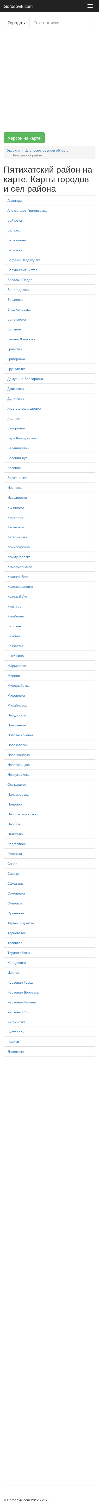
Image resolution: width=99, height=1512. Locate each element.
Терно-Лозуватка (20, 922)
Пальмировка (18, 794)
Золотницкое (17, 477)
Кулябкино (15, 616)
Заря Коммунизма (21, 437)
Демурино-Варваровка (25, 378)
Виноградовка (18, 289)
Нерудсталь (16, 715)
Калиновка (15, 507)
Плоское (14, 823)
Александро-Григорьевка (27, 210)
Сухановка (15, 912)
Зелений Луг (17, 457)
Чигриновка (16, 1021)
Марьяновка (17, 665)
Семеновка (16, 893)
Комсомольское (19, 566)
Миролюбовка (18, 685)
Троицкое (14, 942)
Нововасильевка (20, 734)
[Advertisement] (49, 80)
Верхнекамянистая (22, 269)
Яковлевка (15, 1051)
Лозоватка (15, 645)
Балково (13, 230)
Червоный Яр (18, 1011)
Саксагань (15, 883)
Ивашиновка (17, 497)
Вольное (14, 329)
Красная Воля (18, 576)
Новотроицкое (18, 764)
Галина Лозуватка (21, 338)
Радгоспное (16, 843)
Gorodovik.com (18, 6)
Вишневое (15, 299)
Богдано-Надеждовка (24, 259)
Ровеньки (14, 853)
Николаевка (16, 724)
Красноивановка (20, 586)
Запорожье (16, 428)
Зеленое (14, 467)
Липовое (14, 625)
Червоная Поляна (21, 1002)
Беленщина (16, 240)
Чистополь (15, 1031)
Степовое (15, 903)
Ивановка (14, 487)
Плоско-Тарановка (22, 814)
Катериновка (17, 536)
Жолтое (13, 418)
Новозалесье (17, 744)
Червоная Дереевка (23, 992)
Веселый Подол (19, 279)
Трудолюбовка (18, 952)
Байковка (14, 220)
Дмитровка (15, 388)
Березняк (14, 249)
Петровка (14, 804)
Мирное (13, 675)
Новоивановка (18, 754)
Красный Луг (17, 596)
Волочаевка (16, 319)
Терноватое (16, 932)
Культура (14, 606)
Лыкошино (15, 655)
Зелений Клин (18, 447)
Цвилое (13, 972)
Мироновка (16, 695)
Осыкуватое (16, 784)
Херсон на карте (24, 138)
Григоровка (16, 358)
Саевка (13, 873)
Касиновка (15, 527)
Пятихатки (15, 833)
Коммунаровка (19, 556)
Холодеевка (16, 962)
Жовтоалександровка (24, 408)
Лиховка (13, 635)
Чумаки (13, 1041)
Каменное (15, 517)
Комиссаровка (18, 546)
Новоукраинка (18, 774)
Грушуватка (16, 368)
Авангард (14, 200)
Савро (12, 863)
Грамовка (14, 348)
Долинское (15, 398)
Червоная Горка (20, 982)
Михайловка (17, 705)
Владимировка (19, 309)
